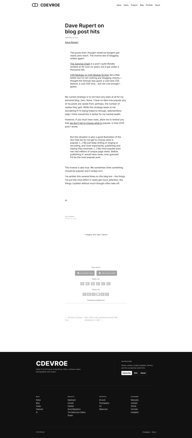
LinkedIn (134, 403)
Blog (38, 403)
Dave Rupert (71, 42)
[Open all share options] (84, 294)
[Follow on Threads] (108, 283)
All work (102, 400)
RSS (135, 373)
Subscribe (126, 373)
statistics (104, 234)
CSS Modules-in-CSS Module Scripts (89, 75)
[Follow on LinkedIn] (98, 283)
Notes (38, 400)
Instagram (135, 412)
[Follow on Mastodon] (88, 283)
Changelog (146, 432)
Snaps (38, 406)
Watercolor (103, 409)
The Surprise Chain (80, 63)
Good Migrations (74, 409)
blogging (89, 234)
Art (100, 406)
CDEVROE (50, 5)
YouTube (134, 409)
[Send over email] (102, 294)
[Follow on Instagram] (103, 283)
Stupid (70, 415)
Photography (104, 403)
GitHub (133, 406)
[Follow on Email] (82, 283)
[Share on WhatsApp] (94, 294)
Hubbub (71, 406)
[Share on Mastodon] (89, 294)
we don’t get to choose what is (86, 123)
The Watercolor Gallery (77, 412)
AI (37, 412)
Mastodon (135, 400)
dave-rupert (97, 234)
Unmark (71, 403)
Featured (39, 409)
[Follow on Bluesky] (93, 283)
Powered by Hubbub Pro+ (96, 300)
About (143, 373)
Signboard (72, 400)
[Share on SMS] (98, 294)
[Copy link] (107, 294)
